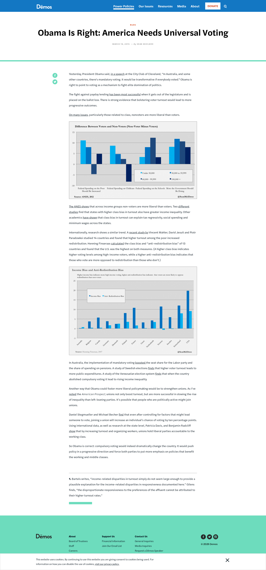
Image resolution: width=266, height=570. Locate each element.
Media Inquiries (143, 546)
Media (181, 6)
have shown (90, 217)
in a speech (118, 74)
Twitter (209, 536)
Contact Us (141, 536)
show (72, 431)
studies (73, 212)
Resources (165, 6)
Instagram (215, 536)
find (121, 414)
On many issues (78, 115)
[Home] (44, 10)
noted (72, 394)
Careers (73, 550)
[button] (54, 75)
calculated (117, 243)
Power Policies (123, 6)
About (195, 6)
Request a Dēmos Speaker (149, 550)
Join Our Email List (112, 546)
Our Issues (146, 6)
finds (151, 368)
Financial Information (113, 541)
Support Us (108, 536)
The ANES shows (79, 206)
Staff (71, 546)
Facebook (203, 536)
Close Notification (223, 562)
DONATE (213, 6)
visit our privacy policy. (107, 564)
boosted (140, 362)
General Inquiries (144, 541)
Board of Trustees (78, 541)
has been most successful (125, 94)
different (183, 206)
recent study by (138, 232)
